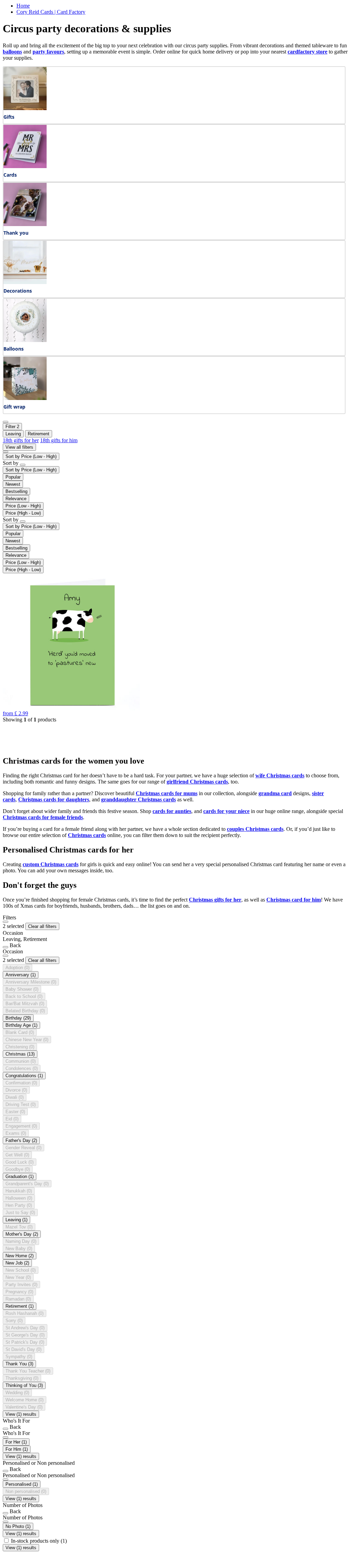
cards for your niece (226, 811)
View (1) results (20, 1414)
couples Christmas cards (255, 829)
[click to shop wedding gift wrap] (25, 398)
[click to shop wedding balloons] (25, 340)
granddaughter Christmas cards (138, 799)
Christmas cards (87, 835)
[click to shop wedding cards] (25, 166)
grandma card (275, 793)
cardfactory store (307, 52)
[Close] (5, 922)
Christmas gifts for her (215, 900)
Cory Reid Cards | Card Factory (50, 12)
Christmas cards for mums (166, 793)
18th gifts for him (58, 440)
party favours (48, 52)
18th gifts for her (21, 440)
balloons (12, 52)
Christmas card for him (293, 900)
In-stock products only (39, 1541)
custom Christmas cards (50, 864)
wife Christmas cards (279, 775)
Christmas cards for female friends (43, 817)
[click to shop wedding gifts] (25, 108)
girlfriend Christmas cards (197, 782)
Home (23, 6)
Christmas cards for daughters (53, 799)
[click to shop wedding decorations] (25, 282)
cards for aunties (172, 811)
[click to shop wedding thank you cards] (25, 224)
